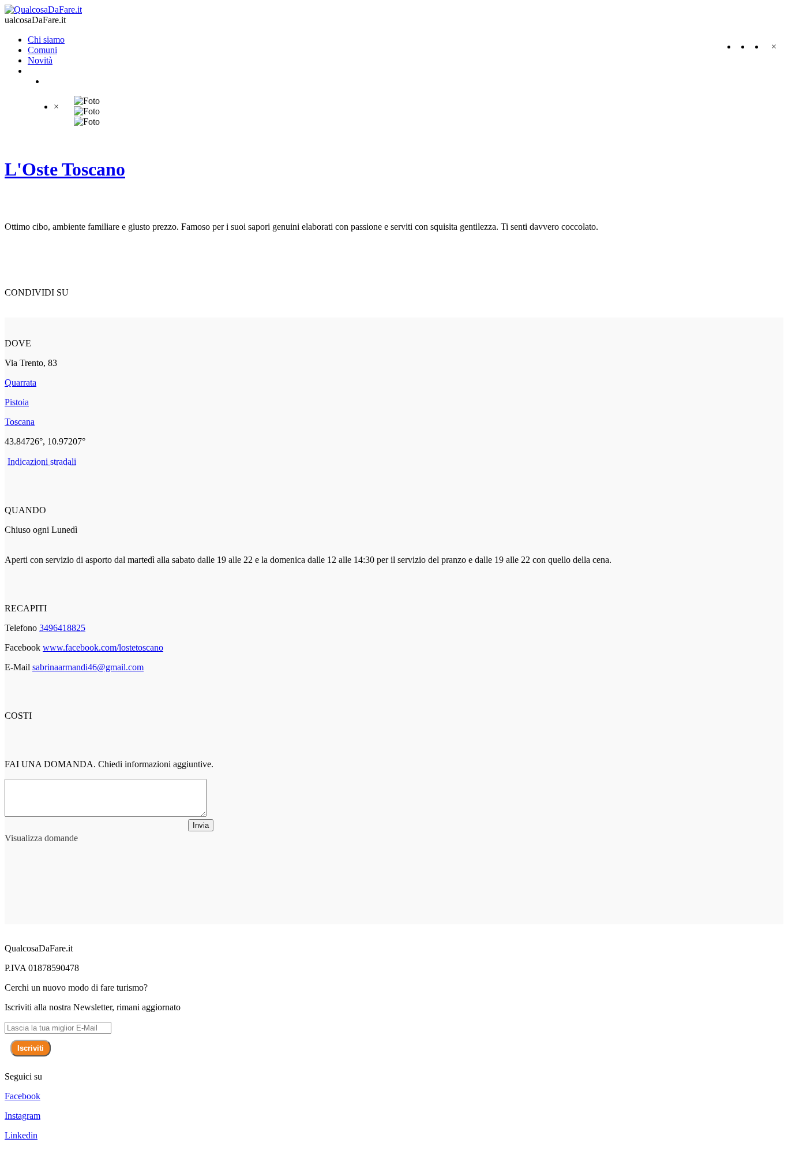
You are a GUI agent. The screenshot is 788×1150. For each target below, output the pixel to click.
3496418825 (62, 628)
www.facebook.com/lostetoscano (103, 647)
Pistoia (17, 402)
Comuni (42, 50)
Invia (201, 825)
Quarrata (20, 382)
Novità (40, 60)
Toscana (20, 422)
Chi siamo (46, 39)
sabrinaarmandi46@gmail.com (88, 667)
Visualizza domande (41, 838)
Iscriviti (30, 1048)
